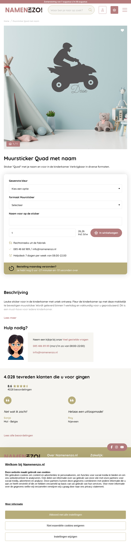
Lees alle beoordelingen (18, 435)
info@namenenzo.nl (45, 352)
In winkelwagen (108, 232)
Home (6, 21)
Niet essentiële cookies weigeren (65, 525)
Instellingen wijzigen (65, 536)
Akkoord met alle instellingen (65, 514)
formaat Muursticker (22, 197)
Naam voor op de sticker (24, 213)
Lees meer (10, 317)
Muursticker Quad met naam (26, 21)
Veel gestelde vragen (75, 339)
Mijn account (102, 10)
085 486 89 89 (41, 346)
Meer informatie (14, 504)
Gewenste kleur (18, 180)
